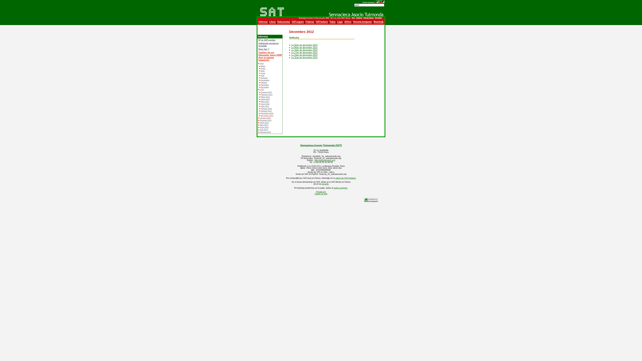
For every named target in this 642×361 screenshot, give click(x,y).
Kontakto (378, 18)
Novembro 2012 (267, 113)
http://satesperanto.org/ (324, 160)
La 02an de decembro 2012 (304, 45)
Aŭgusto (264, 78)
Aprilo (263, 68)
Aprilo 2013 (264, 123)
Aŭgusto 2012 (266, 108)
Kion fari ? (263, 49)
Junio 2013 (264, 127)
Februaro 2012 (267, 94)
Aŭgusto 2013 (265, 132)
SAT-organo (298, 22)
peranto (325, 184)
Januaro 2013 (265, 118)
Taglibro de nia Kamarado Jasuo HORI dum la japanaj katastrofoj (270, 56)
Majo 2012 (265, 101)
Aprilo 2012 (265, 99)
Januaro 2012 (266, 92)
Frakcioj (310, 22)
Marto (263, 66)
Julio (262, 75)
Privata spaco (368, 18)
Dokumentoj (283, 22)
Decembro (265, 87)
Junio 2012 (265, 104)
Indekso (359, 18)
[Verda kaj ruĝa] (380, 2)
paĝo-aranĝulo (340, 188)
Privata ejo (321, 192)
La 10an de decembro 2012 (304, 50)
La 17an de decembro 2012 (304, 52)
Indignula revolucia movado (268, 44)
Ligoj (340, 22)
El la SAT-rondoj (266, 40)
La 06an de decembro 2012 (304, 47)
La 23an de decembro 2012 (304, 55)
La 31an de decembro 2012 (304, 57)
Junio (263, 73)
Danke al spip (321, 194)
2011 (262, 63)
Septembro (265, 80)
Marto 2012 (265, 97)
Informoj (263, 22)
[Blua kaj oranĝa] (377, 2)
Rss (353, 18)
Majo (263, 71)
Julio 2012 (265, 106)
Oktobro (264, 82)
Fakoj (332, 22)
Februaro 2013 (266, 120)
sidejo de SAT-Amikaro (345, 178)
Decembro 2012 (267, 115)
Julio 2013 (264, 130)
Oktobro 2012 (266, 111)
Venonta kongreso (362, 22)
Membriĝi (379, 22)
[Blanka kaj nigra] (383, 2)
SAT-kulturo (322, 22)
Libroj (272, 22)
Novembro (265, 85)
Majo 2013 (264, 125)
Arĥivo (347, 22)
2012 (262, 89)
